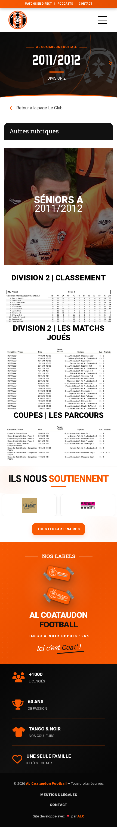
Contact (85, 3)
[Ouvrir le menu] (103, 20)
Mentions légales (58, 795)
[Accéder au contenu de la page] (111, 63)
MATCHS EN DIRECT (38, 3)
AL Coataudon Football (46, 783)
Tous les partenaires (58, 529)
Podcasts (65, 3)
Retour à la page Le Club (39, 107)
